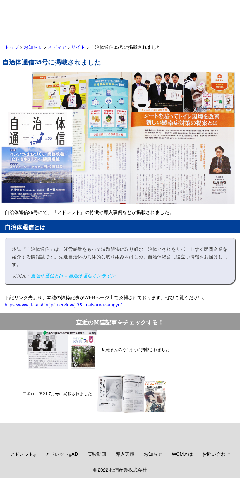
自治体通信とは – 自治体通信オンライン (73, 275)
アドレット (23, 453)
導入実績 (125, 453)
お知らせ (153, 453)
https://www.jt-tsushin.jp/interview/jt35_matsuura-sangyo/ (63, 304)
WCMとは (182, 453)
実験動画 (97, 453)
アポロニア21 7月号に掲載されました (57, 393)
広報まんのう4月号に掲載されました (136, 349)
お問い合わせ (216, 453)
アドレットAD (61, 453)
